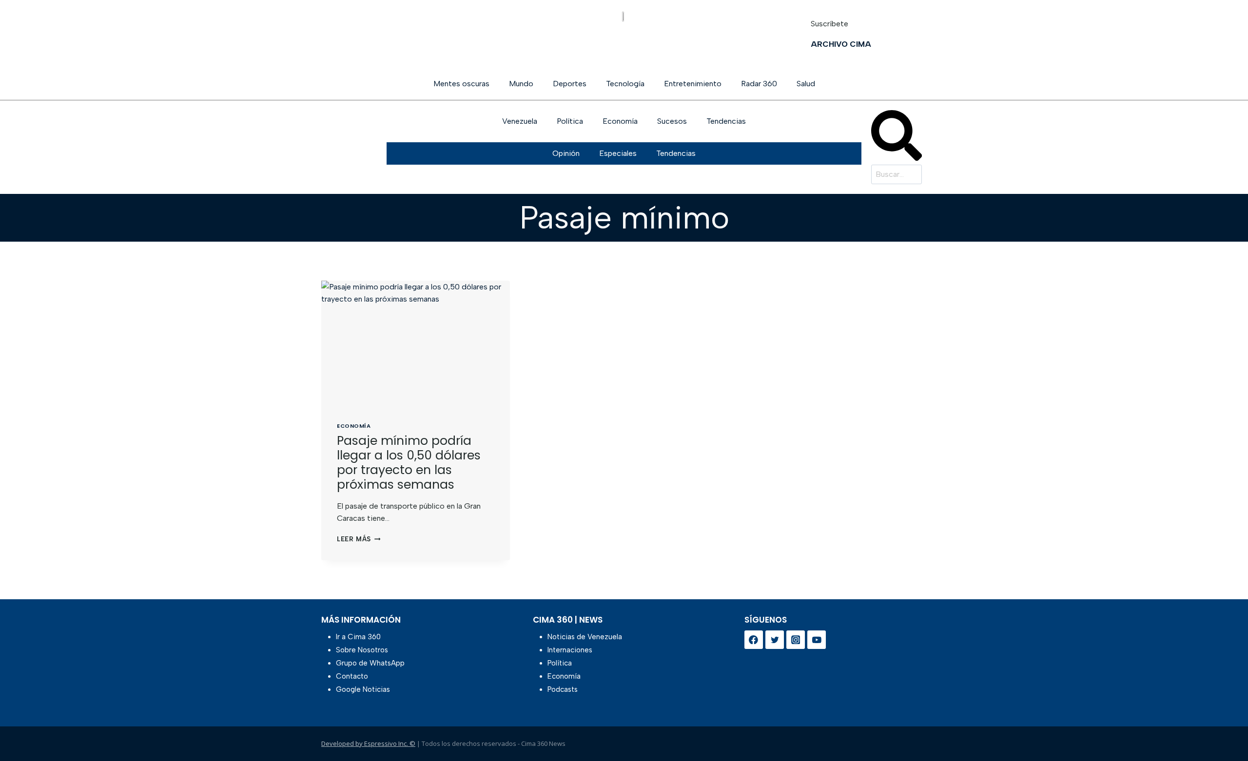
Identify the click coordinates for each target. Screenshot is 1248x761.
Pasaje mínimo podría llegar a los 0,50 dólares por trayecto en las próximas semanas (409, 462)
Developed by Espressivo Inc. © (368, 743)
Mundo (521, 83)
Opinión (566, 153)
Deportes (569, 83)
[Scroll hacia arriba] (1224, 728)
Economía (620, 121)
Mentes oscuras (461, 83)
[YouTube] (816, 639)
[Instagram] (795, 639)
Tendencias (726, 121)
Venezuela (519, 121)
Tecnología (625, 83)
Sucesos (672, 121)
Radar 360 (759, 83)
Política (570, 121)
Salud (806, 83)
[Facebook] (753, 639)
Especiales (618, 153)
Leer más (358, 539)
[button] (896, 137)
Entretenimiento (693, 83)
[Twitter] (774, 639)
